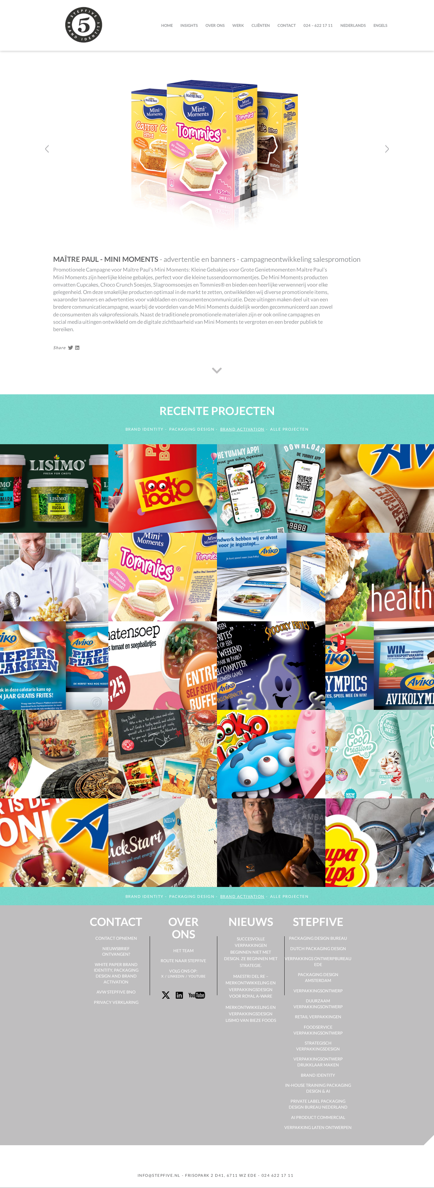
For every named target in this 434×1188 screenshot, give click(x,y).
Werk (238, 25)
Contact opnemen (116, 938)
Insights (189, 25)
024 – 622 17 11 (318, 25)
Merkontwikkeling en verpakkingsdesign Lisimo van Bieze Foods (251, 1014)
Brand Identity (318, 1075)
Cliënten (261, 25)
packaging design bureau (318, 938)
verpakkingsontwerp (318, 990)
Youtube (196, 976)
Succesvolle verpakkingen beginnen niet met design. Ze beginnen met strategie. (251, 952)
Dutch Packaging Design (318, 948)
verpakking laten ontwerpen (318, 1127)
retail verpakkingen (318, 1016)
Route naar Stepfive (183, 960)
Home (167, 25)
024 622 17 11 (278, 1175)
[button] (46, 197)
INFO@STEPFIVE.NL (159, 1175)
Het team (183, 950)
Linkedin (176, 976)
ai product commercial (318, 1117)
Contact (287, 25)
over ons (215, 25)
